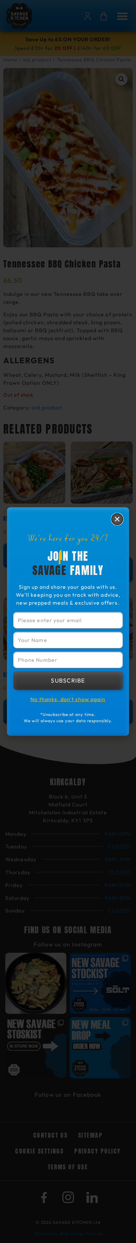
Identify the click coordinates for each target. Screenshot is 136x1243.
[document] (68, 621)
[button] (117, 519)
